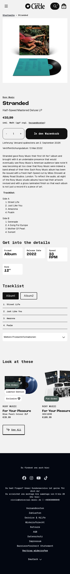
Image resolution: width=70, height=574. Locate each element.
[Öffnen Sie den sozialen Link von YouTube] (38, 478)
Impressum (35, 541)
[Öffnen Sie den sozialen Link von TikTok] (45, 478)
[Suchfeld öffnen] (54, 6)
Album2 (29, 295)
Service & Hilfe (35, 517)
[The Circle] (35, 6)
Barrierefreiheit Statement (35, 546)
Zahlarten (35, 513)
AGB (35, 531)
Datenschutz (35, 536)
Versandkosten (36, 123)
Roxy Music (8, 97)
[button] (35, 337)
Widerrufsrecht (35, 522)
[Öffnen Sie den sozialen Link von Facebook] (24, 478)
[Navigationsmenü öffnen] (6, 6)
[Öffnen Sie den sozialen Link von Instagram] (31, 478)
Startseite (9, 15)
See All (16, 429)
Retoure (35, 527)
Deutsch (33, 559)
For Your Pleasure (17, 411)
